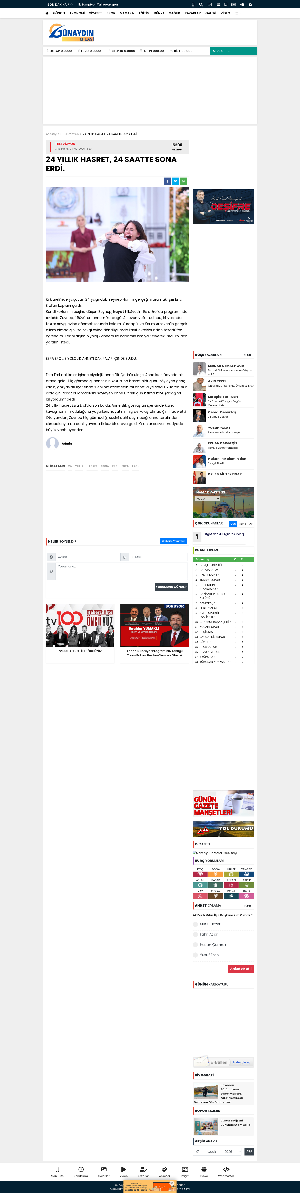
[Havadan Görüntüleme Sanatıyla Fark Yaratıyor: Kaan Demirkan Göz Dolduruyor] (206, 1091)
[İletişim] (210, 4)
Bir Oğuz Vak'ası (218, 417)
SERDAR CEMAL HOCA (226, 365)
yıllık (79, 466)
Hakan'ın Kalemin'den (227, 458)
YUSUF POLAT (219, 427)
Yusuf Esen (209, 954)
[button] (237, 13)
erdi (115, 466)
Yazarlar (143, 1176)
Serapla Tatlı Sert (223, 396)
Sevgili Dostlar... (218, 463)
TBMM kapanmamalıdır (223, 448)
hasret (92, 466)
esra (125, 466)
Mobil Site (57, 1176)
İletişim (185, 1176)
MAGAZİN (127, 13)
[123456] (223, 1021)
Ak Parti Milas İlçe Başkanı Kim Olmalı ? (222, 915)
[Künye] (242, 4)
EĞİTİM (144, 13)
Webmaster (226, 1176)
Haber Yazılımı (180, 1189)
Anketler (164, 1176)
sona (105, 466)
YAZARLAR (193, 13)
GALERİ (210, 13)
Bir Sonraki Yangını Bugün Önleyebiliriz (224, 403)
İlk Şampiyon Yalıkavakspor (98, 4)
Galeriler (104, 1176)
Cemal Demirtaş (222, 412)
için (171, 299)
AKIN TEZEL (217, 381)
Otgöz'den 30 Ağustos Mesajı (220, 536)
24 (70, 466)
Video (124, 1176)
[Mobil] (193, 4)
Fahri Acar (209, 934)
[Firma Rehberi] (218, 4)
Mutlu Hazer (210, 924)
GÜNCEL (59, 13)
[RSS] (250, 4)
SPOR (111, 13)
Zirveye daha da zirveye (224, 432)
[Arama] (201, 4)
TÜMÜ (247, 355)
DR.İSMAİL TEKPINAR (225, 474)
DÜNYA (159, 13)
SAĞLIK (174, 13)
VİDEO (225, 13)
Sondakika (81, 1176)
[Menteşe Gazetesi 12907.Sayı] (215, 853)
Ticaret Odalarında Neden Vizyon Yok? (230, 372)
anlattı (52, 317)
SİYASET (95, 13)
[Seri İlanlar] (225, 4)
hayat (118, 311)
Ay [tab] (250, 523)
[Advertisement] (180, 32)
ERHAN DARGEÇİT (223, 443)
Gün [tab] (233, 523)
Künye (204, 1176)
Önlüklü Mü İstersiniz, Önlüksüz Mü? (231, 386)
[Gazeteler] (233, 4)
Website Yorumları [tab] (173, 541)
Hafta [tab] (242, 523)
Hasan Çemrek (213, 944)
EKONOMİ (77, 13)
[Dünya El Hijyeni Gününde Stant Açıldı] (206, 1126)
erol (135, 466)
